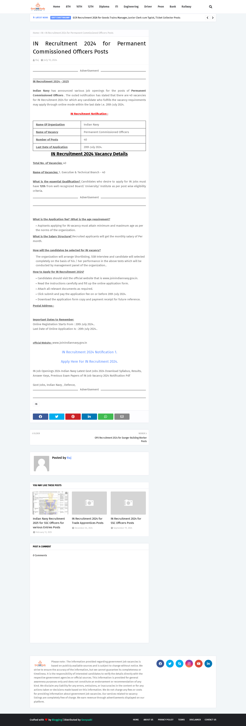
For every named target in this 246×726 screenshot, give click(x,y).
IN (42, 33)
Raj (37, 60)
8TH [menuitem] (68, 6)
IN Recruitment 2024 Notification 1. (89, 352)
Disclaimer (195, 719)
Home (36, 33)
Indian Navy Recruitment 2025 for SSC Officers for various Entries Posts (49, 523)
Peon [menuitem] (161, 6)
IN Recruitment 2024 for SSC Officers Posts (126, 521)
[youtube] (199, 663)
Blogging (57, 719)
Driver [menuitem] (148, 6)
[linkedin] (208, 663)
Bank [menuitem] (173, 6)
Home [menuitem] (56, 6)
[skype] (179, 663)
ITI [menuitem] (116, 6)
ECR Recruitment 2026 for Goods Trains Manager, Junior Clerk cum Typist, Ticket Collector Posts (126, 17)
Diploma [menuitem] (104, 6)
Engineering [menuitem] (131, 6)
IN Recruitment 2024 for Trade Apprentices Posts (87, 521)
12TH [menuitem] (90, 6)
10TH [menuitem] (79, 6)
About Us (148, 719)
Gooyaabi (86, 719)
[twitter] (170, 663)
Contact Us (210, 719)
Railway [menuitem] (186, 6)
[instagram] (189, 663)
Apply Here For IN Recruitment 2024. (89, 361)
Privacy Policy (165, 719)
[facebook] (160, 663)
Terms (181, 719)
